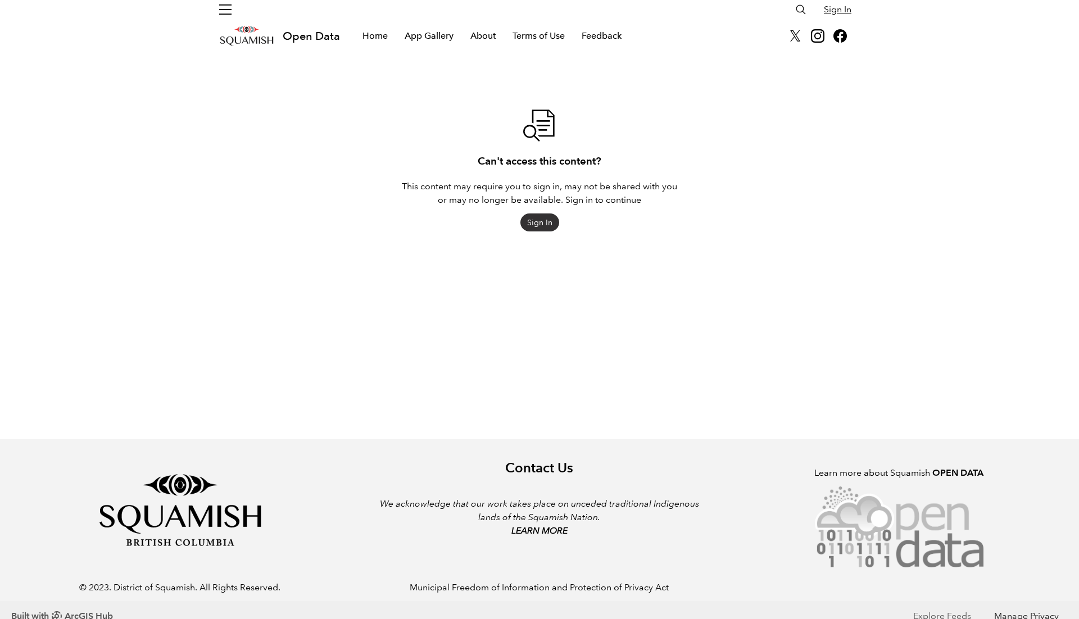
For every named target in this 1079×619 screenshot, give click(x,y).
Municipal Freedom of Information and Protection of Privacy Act (539, 587)
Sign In (837, 9)
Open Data (311, 36)
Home (375, 35)
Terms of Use (539, 35)
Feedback (602, 35)
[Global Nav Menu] (225, 9)
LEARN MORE (539, 530)
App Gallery (429, 35)
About (483, 35)
